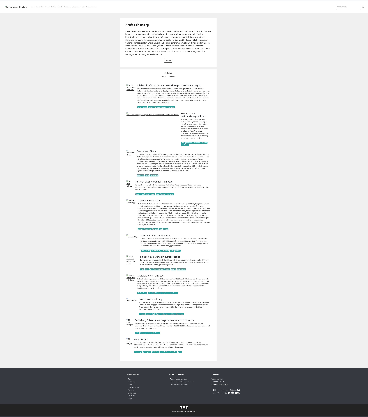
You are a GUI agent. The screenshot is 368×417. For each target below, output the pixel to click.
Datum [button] (171, 77)
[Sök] (363, 7)
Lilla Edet (174, 293)
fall (143, 194)
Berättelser (40, 7)
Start (33, 7)
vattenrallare (173, 352)
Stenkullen (185, 145)
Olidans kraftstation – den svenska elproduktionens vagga (168, 85)
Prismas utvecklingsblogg (178, 379)
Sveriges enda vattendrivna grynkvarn (193, 115)
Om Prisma (86, 7)
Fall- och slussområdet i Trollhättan (154, 181)
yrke (179, 352)
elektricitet (140, 175)
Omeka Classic (192, 411)
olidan (152, 194)
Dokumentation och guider (179, 384)
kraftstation (165, 250)
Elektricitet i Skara (146, 151)
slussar (163, 194)
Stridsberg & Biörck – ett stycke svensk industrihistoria (164, 320)
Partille (173, 269)
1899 (183, 142)
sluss (157, 194)
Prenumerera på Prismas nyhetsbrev (182, 382)
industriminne (156, 250)
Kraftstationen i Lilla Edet (150, 275)
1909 (142, 250)
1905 (139, 107)
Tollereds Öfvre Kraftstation (155, 235)
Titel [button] (163, 77)
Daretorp (142, 314)
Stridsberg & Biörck (145, 333)
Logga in (94, 7)
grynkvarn (189, 142)
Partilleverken (181, 269)
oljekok (165, 229)
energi (139, 352)
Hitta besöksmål (56, 7)
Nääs (171, 250)
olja (161, 229)
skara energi (154, 175)
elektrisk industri (159, 269)
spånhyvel (165, 314)
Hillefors (204, 142)
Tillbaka (168, 61)
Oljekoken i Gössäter (149, 200)
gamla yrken (147, 352)
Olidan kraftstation (160, 107)
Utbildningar (76, 7)
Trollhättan (171, 107)
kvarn (148, 314)
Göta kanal (158, 293)
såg (153, 314)
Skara (147, 175)
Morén (167, 269)
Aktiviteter (67, 7)
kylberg (155, 229)
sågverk (158, 314)
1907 (142, 269)
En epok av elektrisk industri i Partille (160, 256)
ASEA (146, 269)
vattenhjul (180, 314)
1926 (139, 293)
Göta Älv (150, 107)
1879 (137, 333)
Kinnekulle (148, 229)
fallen (147, 194)
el (135, 352)
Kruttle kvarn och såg (150, 299)
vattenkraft (164, 352)
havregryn (197, 142)
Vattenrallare (141, 339)
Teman (47, 7)
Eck (151, 269)
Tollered (177, 250)
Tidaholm (172, 314)
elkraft (145, 107)
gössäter (140, 229)
